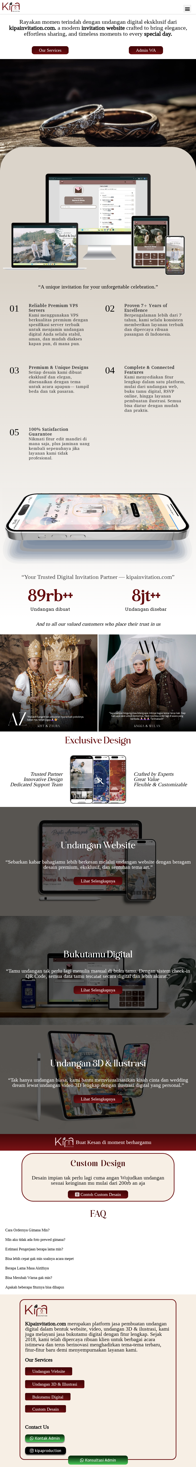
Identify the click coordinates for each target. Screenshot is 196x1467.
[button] (187, 9)
